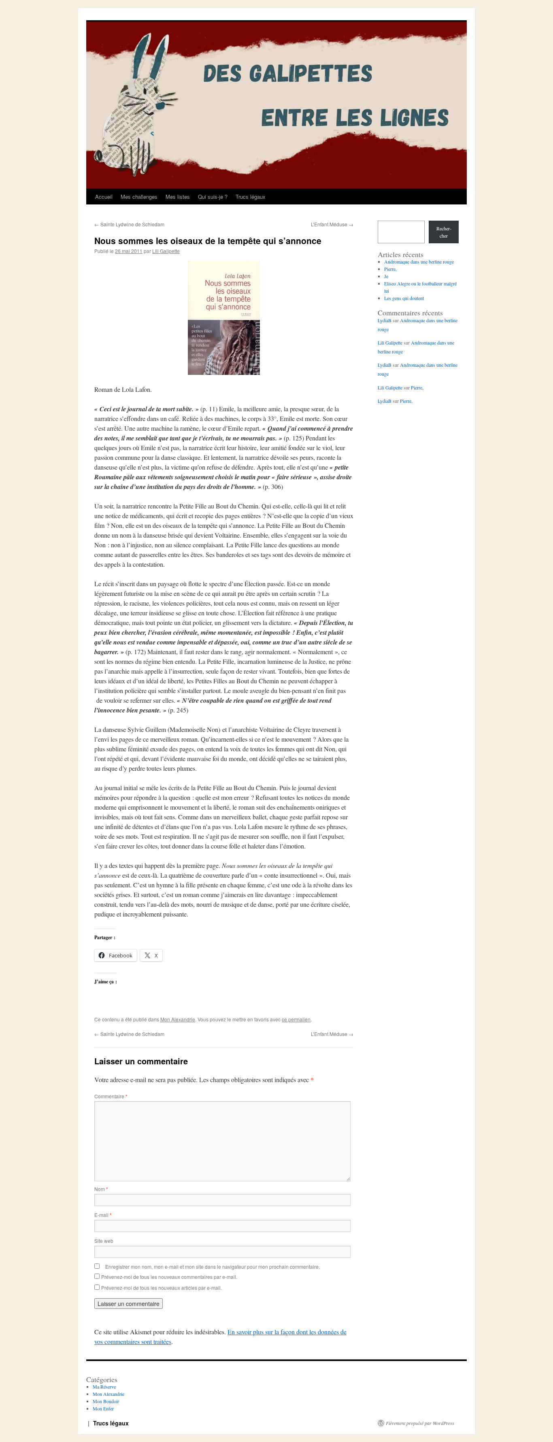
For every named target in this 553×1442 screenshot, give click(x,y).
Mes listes (178, 196)
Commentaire (111, 1096)
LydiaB (384, 320)
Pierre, (390, 269)
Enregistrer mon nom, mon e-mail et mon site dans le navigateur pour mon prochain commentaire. (212, 1266)
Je (386, 276)
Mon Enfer (103, 1408)
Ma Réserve (104, 1386)
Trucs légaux (251, 196)
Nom (101, 1188)
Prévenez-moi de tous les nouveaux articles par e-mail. (161, 1287)
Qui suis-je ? (213, 196)
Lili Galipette (166, 250)
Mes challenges (139, 196)
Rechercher (443, 232)
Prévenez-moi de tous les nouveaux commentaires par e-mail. (169, 1276)
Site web (103, 1240)
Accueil (104, 196)
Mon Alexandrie (177, 1019)
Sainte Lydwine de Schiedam (129, 224)
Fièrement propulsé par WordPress (420, 1423)
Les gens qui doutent (404, 298)
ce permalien (296, 1019)
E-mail (103, 1214)
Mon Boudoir (106, 1401)
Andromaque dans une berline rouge (419, 261)
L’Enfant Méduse (332, 224)
